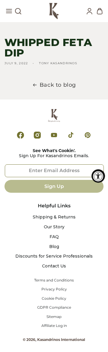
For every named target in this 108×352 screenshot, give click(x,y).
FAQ (54, 236)
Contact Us (54, 266)
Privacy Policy (54, 289)
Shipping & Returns (54, 217)
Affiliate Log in (54, 326)
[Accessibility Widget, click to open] (98, 176)
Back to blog (58, 85)
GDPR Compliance (54, 307)
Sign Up (54, 186)
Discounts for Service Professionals (54, 256)
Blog (54, 246)
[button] (9, 12)
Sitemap (54, 317)
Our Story (54, 226)
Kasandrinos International (61, 339)
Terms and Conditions (54, 280)
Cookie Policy (54, 298)
